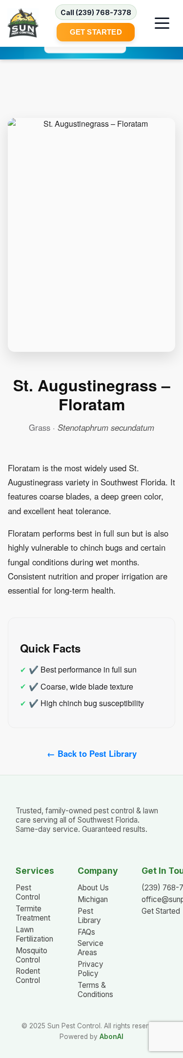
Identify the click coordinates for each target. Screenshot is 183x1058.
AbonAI (111, 1036)
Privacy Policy (90, 969)
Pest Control (28, 892)
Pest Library (89, 915)
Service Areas (90, 948)
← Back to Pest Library (92, 753)
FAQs (86, 932)
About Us (93, 887)
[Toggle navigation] (162, 23)
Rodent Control (28, 975)
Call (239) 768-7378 (96, 12)
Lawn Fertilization (34, 934)
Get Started (96, 32)
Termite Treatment (33, 913)
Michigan (93, 899)
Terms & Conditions (95, 990)
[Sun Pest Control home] (23, 23)
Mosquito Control (31, 955)
